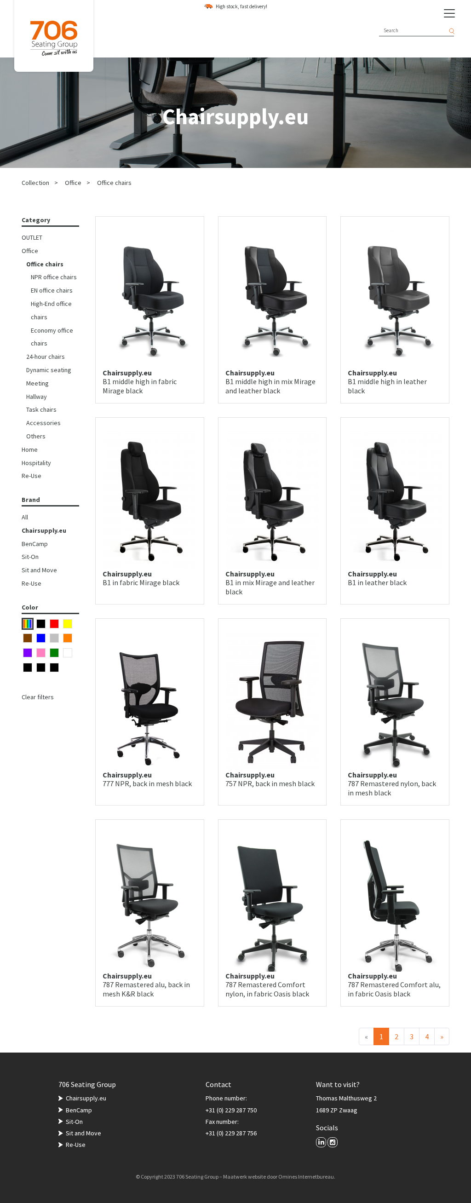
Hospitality (36, 463)
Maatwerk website (244, 1176)
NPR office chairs (54, 277)
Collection (35, 182)
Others (36, 436)
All (25, 517)
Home (30, 449)
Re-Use (31, 476)
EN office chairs (52, 290)
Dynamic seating (48, 370)
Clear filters (38, 697)
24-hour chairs (45, 356)
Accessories (43, 423)
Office (73, 182)
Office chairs (114, 182)
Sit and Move (39, 570)
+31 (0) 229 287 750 (231, 1110)
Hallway (36, 396)
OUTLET (32, 237)
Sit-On (30, 557)
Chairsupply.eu (44, 530)
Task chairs (41, 409)
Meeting (37, 383)
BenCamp (35, 544)
